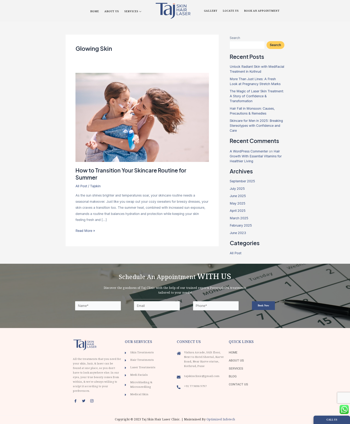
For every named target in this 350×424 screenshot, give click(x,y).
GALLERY (210, 11)
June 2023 (238, 233)
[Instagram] (93, 401)
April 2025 (238, 211)
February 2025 (241, 225)
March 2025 (239, 218)
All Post (81, 186)
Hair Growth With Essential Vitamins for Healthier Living (256, 156)
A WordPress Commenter (249, 151)
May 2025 (237, 203)
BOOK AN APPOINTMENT (262, 11)
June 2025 (238, 196)
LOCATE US (231, 11)
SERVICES (131, 11)
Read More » (85, 230)
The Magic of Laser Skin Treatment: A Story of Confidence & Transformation (257, 96)
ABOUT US (111, 11)
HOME (94, 11)
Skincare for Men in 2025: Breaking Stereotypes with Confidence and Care (256, 125)
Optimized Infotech (221, 419)
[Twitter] (85, 401)
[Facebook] (76, 401)
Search (235, 38)
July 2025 (237, 189)
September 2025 (242, 181)
